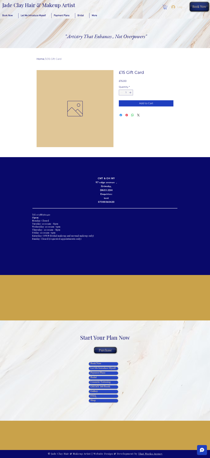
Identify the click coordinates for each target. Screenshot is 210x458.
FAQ (93, 396)
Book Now (95, 364)
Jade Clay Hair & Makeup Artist (38, 4)
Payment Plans (97, 373)
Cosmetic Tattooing (100, 382)
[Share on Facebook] (121, 115)
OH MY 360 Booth (100, 387)
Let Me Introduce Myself (103, 368)
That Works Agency (150, 453)
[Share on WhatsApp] (132, 115)
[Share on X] (138, 115)
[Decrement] (121, 92)
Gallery (94, 391)
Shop (93, 400)
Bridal (93, 377)
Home (40, 58)
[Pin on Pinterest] (127, 115)
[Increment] (131, 92)
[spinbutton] (126, 92)
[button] (165, 7)
